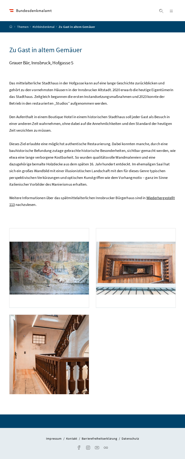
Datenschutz (130, 438)
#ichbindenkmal (43, 27)
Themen (23, 27)
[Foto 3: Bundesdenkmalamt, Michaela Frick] (49, 354)
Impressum (54, 438)
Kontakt (72, 438)
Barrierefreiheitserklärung (100, 438)
